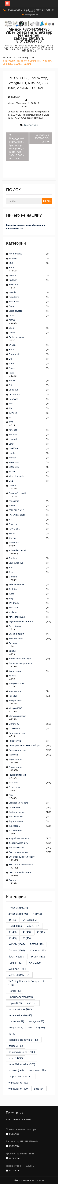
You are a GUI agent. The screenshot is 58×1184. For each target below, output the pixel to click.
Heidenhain (15, 394)
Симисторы (15, 807)
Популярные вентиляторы (21, 1129)
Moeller (12, 471)
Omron (12, 485)
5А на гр (29, 919)
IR (10, 417)
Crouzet (16, 950)
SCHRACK (17, 968)
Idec (11, 403)
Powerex (13, 524)
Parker (12, 505)
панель (15, 1046)
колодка (16, 1021)
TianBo (14, 990)
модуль (15, 1027)
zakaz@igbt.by (31, 14)
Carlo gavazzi (15, 310)
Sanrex (12, 533)
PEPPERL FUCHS (16, 510)
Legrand (13, 439)
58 (12, 938)
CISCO (12, 320)
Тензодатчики (16, 816)
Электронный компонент (22, 856)
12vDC (15, 926)
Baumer (13, 275)
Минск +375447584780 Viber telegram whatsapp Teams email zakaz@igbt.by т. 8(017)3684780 (29, 35)
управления (18, 1088)
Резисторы (14, 787)
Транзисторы (31, 124)
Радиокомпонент (17, 774)
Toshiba (13, 589)
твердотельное (20, 1076)
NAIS (35, 962)
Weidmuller (14, 602)
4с (12, 919)
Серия (15, 1003)
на (12, 1033)
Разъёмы (13, 782)
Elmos (12, 363)
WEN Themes (38, 1180)
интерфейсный (20, 1015)
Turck (11, 593)
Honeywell (14, 399)
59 (27, 938)
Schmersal (14, 542)
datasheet (16, 956)
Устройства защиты (19, 838)
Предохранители (17, 750)
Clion (11, 327)
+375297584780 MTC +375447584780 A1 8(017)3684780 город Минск (30, 11)
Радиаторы (14, 754)
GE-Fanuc (13, 389)
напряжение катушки (23, 1039)
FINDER (38, 956)
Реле (11, 795)
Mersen (12, 457)
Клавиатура (15, 671)
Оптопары (14, 723)
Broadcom (14, 297)
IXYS (11, 422)
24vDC (33, 926)
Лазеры (13, 695)
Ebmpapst (14, 354)
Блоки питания (16, 633)
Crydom (38, 950)
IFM (10, 408)
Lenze (12, 443)
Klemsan (13, 434)
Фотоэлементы (16, 847)
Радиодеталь (15, 767)
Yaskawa (13, 612)
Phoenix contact (17, 514)
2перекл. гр (18, 913)
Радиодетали (15, 759)
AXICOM (16, 944)
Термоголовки (16, 821)
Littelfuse (13, 448)
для (32, 1003)
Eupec (12, 368)
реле (15, 1058)
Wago (11, 598)
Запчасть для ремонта (20, 663)
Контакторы (15, 691)
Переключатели (17, 733)
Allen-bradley (15, 253)
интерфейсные (20, 1009)
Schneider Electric (18, 550)
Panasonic (14, 500)
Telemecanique (16, 584)
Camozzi (13, 306)
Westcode (13, 607)
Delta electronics (17, 337)
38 (12, 932)
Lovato (12, 453)
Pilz (10, 519)
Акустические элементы (21, 621)
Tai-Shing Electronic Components (28, 982)
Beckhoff (13, 279)
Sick (11, 572)
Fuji (10, 385)
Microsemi (14, 462)
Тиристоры (14, 825)
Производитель (20, 997)
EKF (10, 358)
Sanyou (12, 538)
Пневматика (15, 740)
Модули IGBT (15, 708)
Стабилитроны (16, 812)
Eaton (11, 349)
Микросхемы (15, 700)
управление (18, 1082)
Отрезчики (14, 728)
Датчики (13, 643)
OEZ (11, 480)
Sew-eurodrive (16, 562)
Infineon (13, 412)
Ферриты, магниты (18, 842)
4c (37, 913)
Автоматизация (17, 616)
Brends (12, 292)
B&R (11, 262)
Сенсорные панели (19, 802)
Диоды (12, 650)
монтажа (36, 1027)
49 (41, 932)
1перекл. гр (18, 907)
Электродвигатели (18, 852)
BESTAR (37, 944)
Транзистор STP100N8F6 (20, 1165)
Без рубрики (15, 626)
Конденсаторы (16, 683)
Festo (11, 372)
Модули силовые (17, 716)
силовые (37, 1070)
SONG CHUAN (19, 975)
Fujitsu (15, 962)
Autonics (13, 258)
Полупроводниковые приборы (24, 745)
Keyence (13, 429)
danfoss (13, 332)
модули (36, 1021)
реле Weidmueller (21, 1064)
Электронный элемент (20, 872)
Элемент (13, 880)
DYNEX (12, 344)
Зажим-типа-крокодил (20, 658)
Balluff (12, 267)
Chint (11, 315)
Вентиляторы (16, 638)
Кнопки (12, 675)
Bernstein (13, 284)
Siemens (13, 576)
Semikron (13, 558)
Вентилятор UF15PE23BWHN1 (23, 1141)
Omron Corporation (18, 493)
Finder (12, 380)
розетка (16, 1070)
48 (27, 932)
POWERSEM (14, 528)
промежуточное (21, 1052)
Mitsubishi (14, 466)
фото (39, 1088)
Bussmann (14, 301)
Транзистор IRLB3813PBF (20, 1153)
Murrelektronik (16, 476)
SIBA (11, 567)
